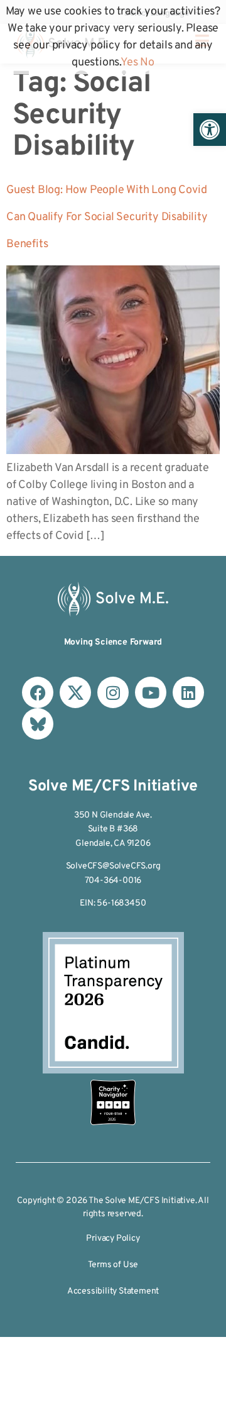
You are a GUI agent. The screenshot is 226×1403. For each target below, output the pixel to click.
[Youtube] (150, 692)
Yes (129, 62)
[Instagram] (113, 692)
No (147, 62)
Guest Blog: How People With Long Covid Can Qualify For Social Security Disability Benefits (107, 217)
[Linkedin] (188, 692)
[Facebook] (37, 692)
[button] (209, 129)
